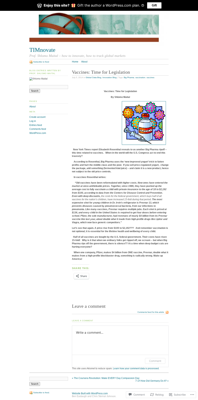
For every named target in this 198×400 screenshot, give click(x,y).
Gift (154, 5)
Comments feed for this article (150, 312)
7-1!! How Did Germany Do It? (152, 380)
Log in (32, 121)
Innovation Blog (109, 77)
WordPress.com (37, 133)
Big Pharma (129, 77)
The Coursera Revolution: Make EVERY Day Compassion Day (105, 378)
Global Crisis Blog (93, 77)
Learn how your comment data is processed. (136, 368)
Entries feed (35, 125)
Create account (37, 117)
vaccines (150, 77)
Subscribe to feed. (41, 392)
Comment (155, 360)
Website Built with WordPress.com (90, 393)
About (84, 61)
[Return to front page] (99, 45)
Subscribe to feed (41, 62)
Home (75, 61)
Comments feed (37, 129)
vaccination (140, 77)
